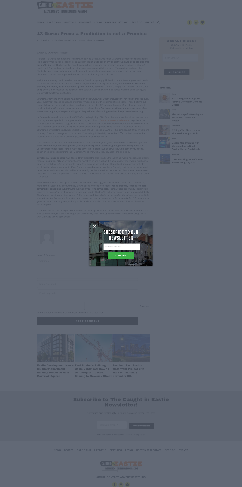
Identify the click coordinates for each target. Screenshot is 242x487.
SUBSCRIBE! (121, 255)
